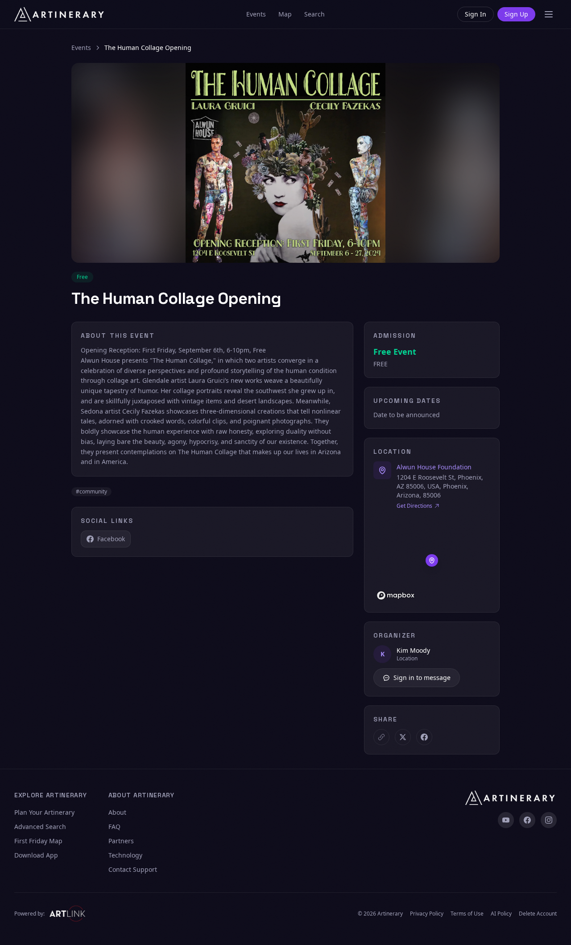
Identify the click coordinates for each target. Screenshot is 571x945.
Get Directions (414, 506)
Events (256, 14)
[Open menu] (549, 14)
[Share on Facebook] (424, 737)
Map (285, 14)
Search (314, 14)
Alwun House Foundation (434, 467)
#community (91, 491)
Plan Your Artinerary (44, 812)
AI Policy (501, 913)
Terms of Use (467, 913)
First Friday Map (38, 841)
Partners (121, 841)
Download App (36, 855)
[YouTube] (506, 820)
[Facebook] (527, 820)
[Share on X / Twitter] (403, 737)
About (117, 812)
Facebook (111, 539)
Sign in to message (422, 677)
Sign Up (516, 14)
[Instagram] (549, 820)
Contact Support (132, 869)
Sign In (475, 14)
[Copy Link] (381, 737)
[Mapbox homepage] (395, 595)
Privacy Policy (426, 913)
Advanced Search (40, 826)
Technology (125, 855)
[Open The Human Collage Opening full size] (285, 163)
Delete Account (538, 913)
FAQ (114, 826)
